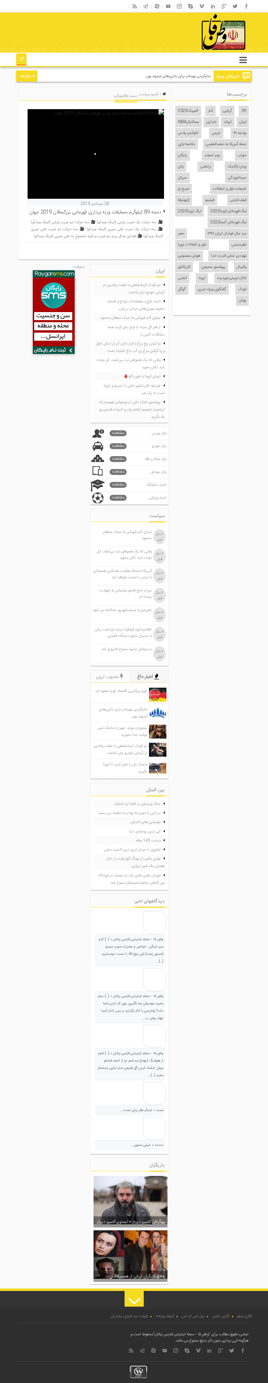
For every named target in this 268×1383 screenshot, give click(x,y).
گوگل (182, 289)
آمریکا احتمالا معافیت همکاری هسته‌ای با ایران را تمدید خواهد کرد (122, 574)
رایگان (182, 155)
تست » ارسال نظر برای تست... (141, 1110)
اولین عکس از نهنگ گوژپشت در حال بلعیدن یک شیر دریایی (135, 862)
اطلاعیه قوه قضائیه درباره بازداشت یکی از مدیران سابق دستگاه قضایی (123, 633)
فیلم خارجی (238, 200)
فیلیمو (209, 200)
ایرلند (228, 122)
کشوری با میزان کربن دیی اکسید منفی (132, 850)
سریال (182, 178)
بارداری (211, 122)
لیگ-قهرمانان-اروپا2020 (228, 211)
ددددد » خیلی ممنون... (147, 1145)
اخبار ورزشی (139, 497)
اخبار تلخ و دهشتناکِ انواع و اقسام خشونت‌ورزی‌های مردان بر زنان (136, 305)
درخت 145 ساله (148, 841)
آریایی (227, 111)
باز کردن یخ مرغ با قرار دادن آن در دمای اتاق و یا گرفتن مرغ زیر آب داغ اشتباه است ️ (130, 347)
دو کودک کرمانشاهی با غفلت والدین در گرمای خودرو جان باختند (134, 289)
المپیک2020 (188, 111)
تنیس (216, 133)
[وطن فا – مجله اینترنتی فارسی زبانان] (199, 52)
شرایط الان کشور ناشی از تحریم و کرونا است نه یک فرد (134, 389)
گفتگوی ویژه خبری (212, 289)
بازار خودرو (139, 446)
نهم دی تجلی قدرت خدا (228, 256)
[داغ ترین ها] (21, 60)
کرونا (202, 278)
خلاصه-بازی (186, 144)
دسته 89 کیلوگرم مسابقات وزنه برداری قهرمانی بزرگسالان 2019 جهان (95, 212)
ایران (243, 122)
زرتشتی (205, 167)
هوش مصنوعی (189, 256)
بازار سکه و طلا (139, 459)
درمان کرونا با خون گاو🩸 (142, 376)
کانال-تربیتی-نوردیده (231, 278)
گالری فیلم (244, 1316)
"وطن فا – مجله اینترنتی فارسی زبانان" (181, 1334)
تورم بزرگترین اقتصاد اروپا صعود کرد (121, 691)
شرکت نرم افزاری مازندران (129, 1316)
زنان (181, 167)
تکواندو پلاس (188, 133)
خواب (242, 155)
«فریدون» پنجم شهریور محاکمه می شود (122, 610)
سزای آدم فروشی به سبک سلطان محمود (130, 318)
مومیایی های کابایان (146, 822)
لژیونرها (183, 200)
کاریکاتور (184, 267)
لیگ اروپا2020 (189, 211)
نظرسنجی (239, 245)
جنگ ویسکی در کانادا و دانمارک (137, 804)
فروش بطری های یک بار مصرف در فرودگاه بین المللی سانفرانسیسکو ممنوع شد (131, 879)
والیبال (241, 267)
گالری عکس (221, 1316)
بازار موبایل (139, 472)
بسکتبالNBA (188, 122)
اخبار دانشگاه (139, 485)
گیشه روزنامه (165, 1316)
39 (243, 111)
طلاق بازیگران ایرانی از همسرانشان (137, 1276)
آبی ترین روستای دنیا (145, 832)
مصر (181, 233)
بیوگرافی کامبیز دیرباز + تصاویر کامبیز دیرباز (131, 1221)
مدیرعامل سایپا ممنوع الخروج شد (127, 649)
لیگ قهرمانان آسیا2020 (228, 222)
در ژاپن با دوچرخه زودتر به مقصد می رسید (129, 813)
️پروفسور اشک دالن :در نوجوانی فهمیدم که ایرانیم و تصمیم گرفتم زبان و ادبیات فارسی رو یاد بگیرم (132, 409)
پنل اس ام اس (193, 1316)
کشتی (182, 278)
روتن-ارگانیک (237, 167)
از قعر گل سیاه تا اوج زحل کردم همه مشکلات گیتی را (136, 331)
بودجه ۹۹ (239, 133)
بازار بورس (139, 433)
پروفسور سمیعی (213, 267)
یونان (242, 300)
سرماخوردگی (237, 178)
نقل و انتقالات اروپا (192, 245)
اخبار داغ (145, 677)
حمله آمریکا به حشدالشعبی (226, 144)
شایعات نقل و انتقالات (229, 189)
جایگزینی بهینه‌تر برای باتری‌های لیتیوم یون (178, 76)
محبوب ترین (108, 677)
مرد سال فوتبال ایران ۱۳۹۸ (227, 233)
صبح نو (183, 189)
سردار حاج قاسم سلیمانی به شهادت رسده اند (125, 594)
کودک (242, 289)
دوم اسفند (212, 155)
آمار (210, 111)
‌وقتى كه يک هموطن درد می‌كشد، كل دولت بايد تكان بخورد (130, 364)
